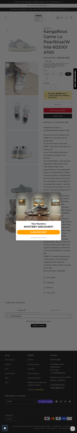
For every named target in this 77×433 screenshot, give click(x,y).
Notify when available (75, 78)
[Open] (5, 428)
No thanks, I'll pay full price (38, 237)
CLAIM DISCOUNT (38, 232)
